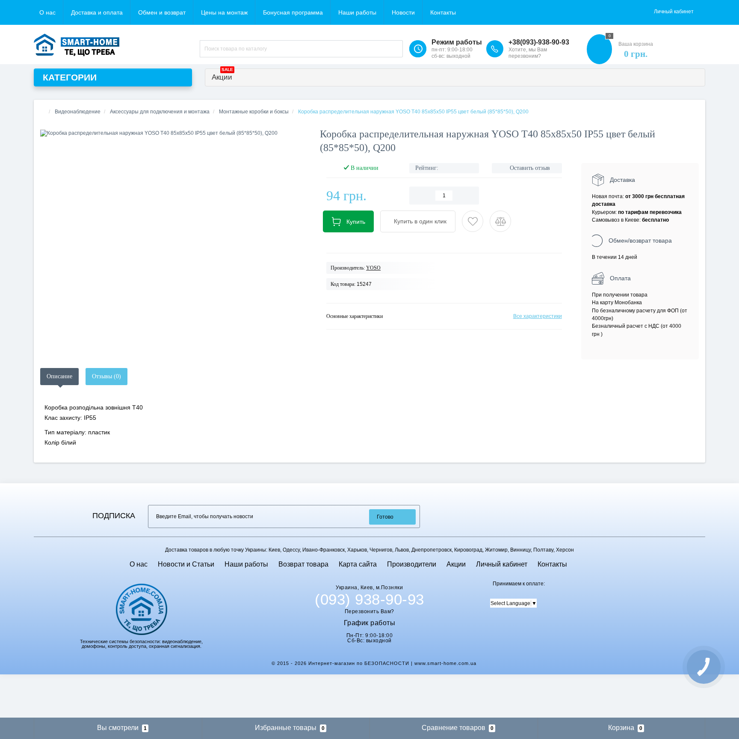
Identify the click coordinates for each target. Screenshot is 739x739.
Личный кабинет (501, 564)
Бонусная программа (293, 12)
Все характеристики (537, 316)
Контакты (443, 12)
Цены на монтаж (224, 12)
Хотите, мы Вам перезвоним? (527, 53)
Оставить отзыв (530, 168)
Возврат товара (303, 564)
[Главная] (42, 112)
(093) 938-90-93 (369, 599)
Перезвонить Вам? (369, 611)
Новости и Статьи (186, 564)
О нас (47, 12)
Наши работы (357, 12)
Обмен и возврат (162, 12)
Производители (411, 564)
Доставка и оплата (97, 12)
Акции (222, 75)
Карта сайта (358, 564)
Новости (403, 12)
